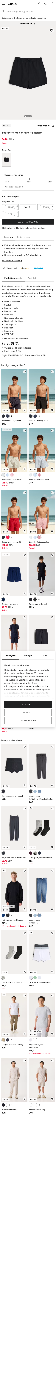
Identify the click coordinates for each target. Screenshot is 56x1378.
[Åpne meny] (3, 4)
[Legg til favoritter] (51, 30)
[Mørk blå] (7, 416)
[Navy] (3, 853)
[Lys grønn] (3, 475)
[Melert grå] (35, 853)
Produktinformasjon (12, 186)
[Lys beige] (7, 1105)
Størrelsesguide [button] (13, 196)
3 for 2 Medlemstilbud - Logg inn (14, 926)
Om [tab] (45, 655)
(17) (52, 125)
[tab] (8, 237)
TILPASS (26, 712)
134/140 (10, 207)
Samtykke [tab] (10, 655)
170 (10, 214)
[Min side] (39, 3)
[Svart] (6, 160)
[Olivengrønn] (3, 1040)
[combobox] (30, 11)
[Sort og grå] (3, 977)
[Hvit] (30, 1040)
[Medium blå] (39, 791)
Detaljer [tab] (28, 655)
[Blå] (3, 915)
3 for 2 (31, 864)
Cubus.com (6, 18)
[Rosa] (30, 853)
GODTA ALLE (28, 704)
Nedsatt (5, 143)
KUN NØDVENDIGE (28, 720)
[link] (39, 3)
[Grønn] (35, 977)
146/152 (28, 207)
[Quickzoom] (25, 410)
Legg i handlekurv (28, 221)
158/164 (45, 207)
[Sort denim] (30, 791)
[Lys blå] (7, 475)
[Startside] (13, 3)
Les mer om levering (12, 260)
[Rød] (12, 475)
